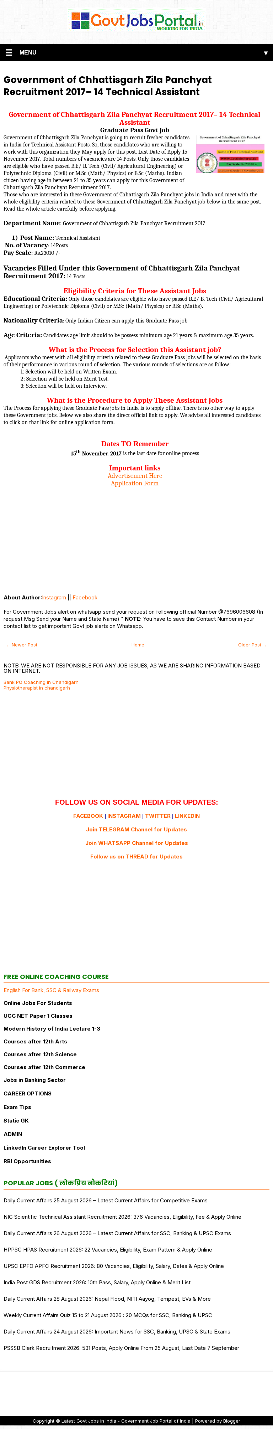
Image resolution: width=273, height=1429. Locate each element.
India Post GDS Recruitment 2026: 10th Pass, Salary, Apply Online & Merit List (97, 1282)
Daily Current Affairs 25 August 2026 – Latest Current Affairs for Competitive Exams (106, 1200)
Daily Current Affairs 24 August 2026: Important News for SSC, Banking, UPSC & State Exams (117, 1331)
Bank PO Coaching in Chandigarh (41, 682)
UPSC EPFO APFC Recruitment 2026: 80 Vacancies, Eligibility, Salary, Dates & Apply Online (114, 1266)
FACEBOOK (88, 815)
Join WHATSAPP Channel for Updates (136, 843)
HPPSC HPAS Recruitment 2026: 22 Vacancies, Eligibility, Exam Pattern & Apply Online (108, 1249)
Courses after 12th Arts (35, 1041)
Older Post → (252, 645)
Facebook (85, 597)
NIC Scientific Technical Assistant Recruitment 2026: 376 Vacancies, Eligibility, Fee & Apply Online (122, 1216)
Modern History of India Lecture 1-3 (52, 1028)
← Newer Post (21, 645)
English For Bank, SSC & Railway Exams (51, 990)
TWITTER (158, 815)
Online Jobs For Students (38, 1003)
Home (138, 645)
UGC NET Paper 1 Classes (38, 1015)
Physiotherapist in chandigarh (37, 688)
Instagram (54, 597)
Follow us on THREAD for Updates (136, 856)
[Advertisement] (135, 537)
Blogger (231, 1421)
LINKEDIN (187, 815)
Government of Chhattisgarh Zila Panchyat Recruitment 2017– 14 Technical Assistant (108, 86)
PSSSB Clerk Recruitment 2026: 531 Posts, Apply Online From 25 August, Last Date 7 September (121, 1348)
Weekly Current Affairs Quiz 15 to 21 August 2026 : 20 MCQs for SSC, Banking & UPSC (108, 1315)
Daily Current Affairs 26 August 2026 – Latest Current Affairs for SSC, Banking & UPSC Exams (117, 1233)
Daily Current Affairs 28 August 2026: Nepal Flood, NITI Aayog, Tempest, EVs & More (107, 1298)
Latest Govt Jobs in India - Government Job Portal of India (126, 1421)
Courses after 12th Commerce (44, 1067)
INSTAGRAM (124, 815)
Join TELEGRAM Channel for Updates (136, 829)
